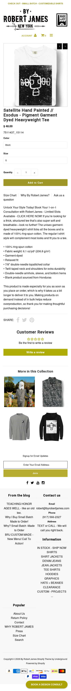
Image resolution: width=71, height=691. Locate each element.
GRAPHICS (51, 578)
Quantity (7, 172)
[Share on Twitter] (24, 320)
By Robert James (29, 658)
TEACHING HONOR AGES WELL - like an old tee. (19, 508)
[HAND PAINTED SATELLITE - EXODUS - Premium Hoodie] (51, 441)
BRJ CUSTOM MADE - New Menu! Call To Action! (19, 539)
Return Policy (19, 618)
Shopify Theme (44, 658)
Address (51, 521)
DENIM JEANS (51, 561)
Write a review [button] (35, 352)
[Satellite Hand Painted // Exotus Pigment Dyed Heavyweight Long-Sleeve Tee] (19, 441)
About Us (19, 613)
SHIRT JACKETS (52, 556)
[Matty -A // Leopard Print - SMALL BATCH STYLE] (51, 406)
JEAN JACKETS (52, 565)
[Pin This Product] (31, 320)
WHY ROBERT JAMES (19, 626)
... (52, 596)
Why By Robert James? (35, 195)
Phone (51, 512)
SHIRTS (52, 552)
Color (6, 138)
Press (19, 631)
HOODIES (51, 574)
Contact (19, 622)
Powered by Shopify (35, 663)
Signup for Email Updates (35, 455)
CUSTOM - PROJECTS (51, 591)
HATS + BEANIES (52, 583)
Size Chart (9, 195)
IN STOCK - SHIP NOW (51, 548)
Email (52, 503)
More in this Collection (35, 371)
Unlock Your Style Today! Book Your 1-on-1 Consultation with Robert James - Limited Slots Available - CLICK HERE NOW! (31, 211)
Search (19, 640)
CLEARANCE (51, 587)
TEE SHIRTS (52, 569)
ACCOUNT (27, 35)
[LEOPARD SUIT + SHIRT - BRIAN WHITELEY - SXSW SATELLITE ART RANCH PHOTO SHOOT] (19, 406)
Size (5, 153)
